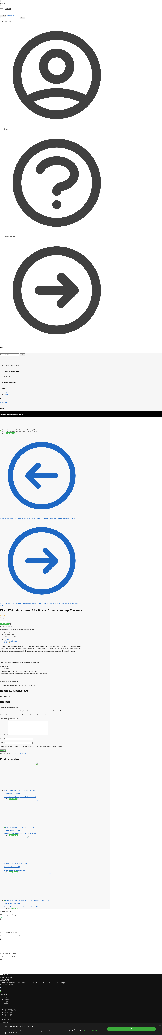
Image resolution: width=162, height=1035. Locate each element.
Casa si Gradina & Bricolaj (23, 754)
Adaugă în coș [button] (13, 799)
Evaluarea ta (4, 718)
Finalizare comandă (9, 236)
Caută (22, 18)
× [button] (160, 1025)
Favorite (6, 1001)
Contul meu (7, 21)
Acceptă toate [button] (131, 1029)
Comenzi (6, 999)
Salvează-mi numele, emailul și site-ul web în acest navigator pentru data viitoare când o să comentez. (32, 746)
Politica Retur (8, 1012)
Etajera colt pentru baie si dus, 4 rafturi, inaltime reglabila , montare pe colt (27, 906)
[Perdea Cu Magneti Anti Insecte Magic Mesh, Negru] (43, 814)
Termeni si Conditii (9, 1009)
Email (2, 742)
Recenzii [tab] (7, 642)
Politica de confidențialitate (91, 1031)
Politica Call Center (9, 1016)
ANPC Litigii (8, 1019)
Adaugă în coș (10, 433)
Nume (2, 739)
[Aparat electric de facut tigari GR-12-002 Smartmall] (43, 777)
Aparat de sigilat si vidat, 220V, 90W (15, 870)
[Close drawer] (1, 5)
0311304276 (8, 9)
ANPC (6, 1017)
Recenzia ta (4, 735)
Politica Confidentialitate (11, 1011)
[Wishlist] (157, 2)
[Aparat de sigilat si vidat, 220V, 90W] (43, 850)
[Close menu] (1, 1)
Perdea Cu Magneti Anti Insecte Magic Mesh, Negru (20, 833)
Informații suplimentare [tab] (10, 641)
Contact (6, 129)
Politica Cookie (8, 1014)
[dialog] (81, 1029)
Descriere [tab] (6, 639)
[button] (2, 348)
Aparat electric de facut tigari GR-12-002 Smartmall (20, 797)
